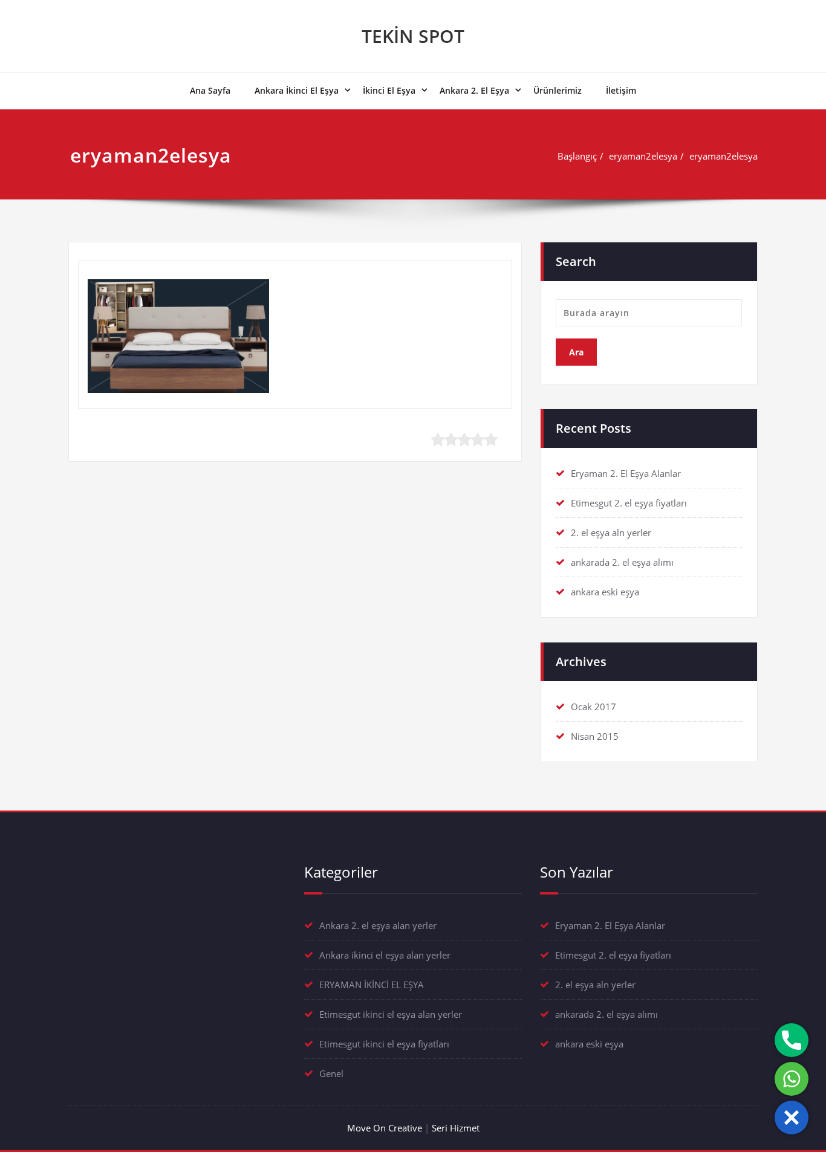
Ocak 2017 (593, 707)
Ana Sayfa (210, 90)
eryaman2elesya (643, 156)
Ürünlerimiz (557, 90)
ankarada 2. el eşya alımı (622, 562)
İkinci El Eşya (389, 90)
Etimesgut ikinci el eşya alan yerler (390, 1014)
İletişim (621, 90)
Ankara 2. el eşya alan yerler (378, 925)
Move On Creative (384, 1128)
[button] (791, 1117)
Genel (331, 1073)
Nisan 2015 (595, 736)
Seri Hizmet (456, 1128)
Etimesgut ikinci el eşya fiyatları (384, 1044)
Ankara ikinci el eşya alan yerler (384, 955)
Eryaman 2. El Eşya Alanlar (626, 473)
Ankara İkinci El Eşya (297, 90)
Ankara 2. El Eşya (474, 90)
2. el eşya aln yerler (611, 532)
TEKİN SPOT (413, 36)
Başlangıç (577, 156)
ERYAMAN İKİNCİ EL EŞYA (371, 985)
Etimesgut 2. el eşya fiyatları (629, 503)
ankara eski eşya (605, 592)
